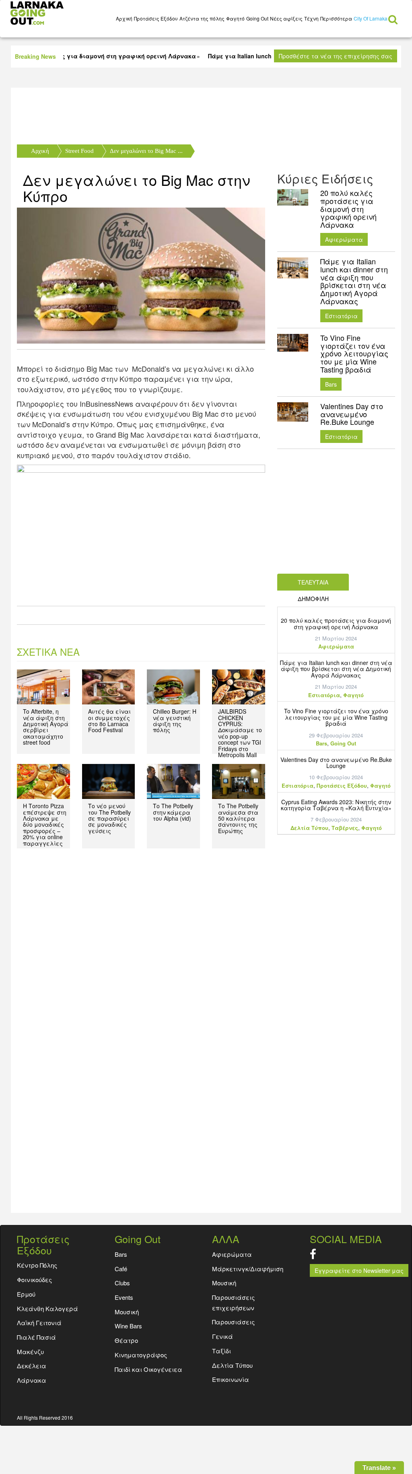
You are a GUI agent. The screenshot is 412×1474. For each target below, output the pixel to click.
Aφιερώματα (344, 239)
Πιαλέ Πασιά (36, 1337)
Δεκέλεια (31, 1365)
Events (124, 1297)
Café (121, 1268)
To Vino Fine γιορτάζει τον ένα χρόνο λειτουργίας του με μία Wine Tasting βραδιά (336, 717)
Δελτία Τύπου (309, 828)
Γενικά (222, 1336)
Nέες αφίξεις (286, 18)
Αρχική (40, 151)
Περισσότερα (336, 18)
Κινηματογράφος (141, 1354)
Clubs (122, 1282)
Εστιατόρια (341, 316)
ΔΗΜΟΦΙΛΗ (313, 599)
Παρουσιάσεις (233, 1322)
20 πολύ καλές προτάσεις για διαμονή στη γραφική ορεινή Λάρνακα (336, 623)
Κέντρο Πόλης (37, 1265)
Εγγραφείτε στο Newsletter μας (359, 1270)
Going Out (257, 18)
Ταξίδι (221, 1350)
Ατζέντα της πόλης (202, 18)
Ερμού (26, 1294)
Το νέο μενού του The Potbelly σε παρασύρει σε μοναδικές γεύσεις (109, 818)
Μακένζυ (30, 1351)
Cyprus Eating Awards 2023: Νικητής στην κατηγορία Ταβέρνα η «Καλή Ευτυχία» (336, 805)
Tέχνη (311, 18)
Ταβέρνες (345, 828)
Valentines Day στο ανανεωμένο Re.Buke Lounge (336, 763)
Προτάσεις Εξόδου (156, 18)
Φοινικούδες (34, 1279)
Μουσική (224, 1282)
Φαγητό (235, 18)
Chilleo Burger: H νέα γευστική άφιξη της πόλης (174, 720)
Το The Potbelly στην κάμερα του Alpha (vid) (173, 812)
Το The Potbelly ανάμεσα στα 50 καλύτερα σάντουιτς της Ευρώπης (238, 818)
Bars (331, 384)
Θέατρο (126, 1340)
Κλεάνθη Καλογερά (47, 1308)
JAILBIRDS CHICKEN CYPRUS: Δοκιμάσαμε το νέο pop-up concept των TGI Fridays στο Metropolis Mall (240, 733)
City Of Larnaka (370, 18)
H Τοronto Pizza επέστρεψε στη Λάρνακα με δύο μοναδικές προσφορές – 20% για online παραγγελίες (44, 824)
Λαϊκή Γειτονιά (39, 1322)
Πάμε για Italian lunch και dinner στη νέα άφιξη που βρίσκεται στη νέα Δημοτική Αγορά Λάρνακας (336, 669)
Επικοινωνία (230, 1379)
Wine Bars (128, 1326)
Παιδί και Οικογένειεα (148, 1369)
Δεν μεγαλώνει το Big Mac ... (146, 151)
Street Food (79, 151)
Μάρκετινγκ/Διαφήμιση (247, 1268)
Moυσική (127, 1311)
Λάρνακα (31, 1380)
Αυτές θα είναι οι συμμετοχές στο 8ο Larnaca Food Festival (109, 720)
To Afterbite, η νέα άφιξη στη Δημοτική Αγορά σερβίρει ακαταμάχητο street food (45, 726)
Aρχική (124, 18)
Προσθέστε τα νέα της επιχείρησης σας (335, 56)
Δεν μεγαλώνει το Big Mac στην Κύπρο (136, 187)
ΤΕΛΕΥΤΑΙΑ (313, 582)
